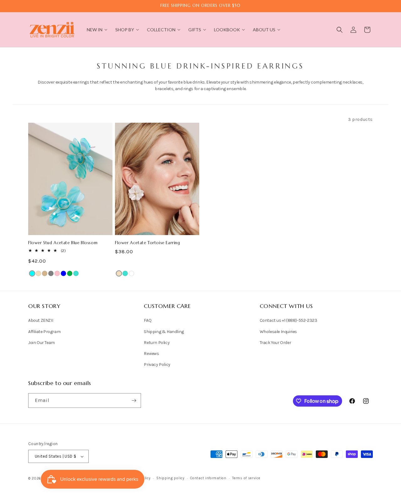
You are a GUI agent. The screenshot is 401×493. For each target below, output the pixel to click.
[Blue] (63, 273)
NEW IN (94, 29)
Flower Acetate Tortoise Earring (147, 242)
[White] (131, 273)
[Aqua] (32, 273)
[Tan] (44, 273)
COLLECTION (161, 29)
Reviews (151, 353)
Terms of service (246, 478)
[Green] (69, 273)
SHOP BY (124, 29)
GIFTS (194, 29)
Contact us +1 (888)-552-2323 (288, 320)
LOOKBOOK (227, 29)
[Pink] (57, 273)
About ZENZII (40, 320)
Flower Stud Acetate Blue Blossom (62, 242)
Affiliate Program (44, 331)
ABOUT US (264, 29)
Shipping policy (170, 478)
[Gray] (51, 273)
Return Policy (156, 342)
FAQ (147, 320)
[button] (339, 30)
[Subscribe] (134, 400)
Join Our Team (41, 342)
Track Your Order (275, 342)
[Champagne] (38, 273)
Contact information (208, 478)
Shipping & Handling (164, 331)
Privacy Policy (157, 364)
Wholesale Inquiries (278, 331)
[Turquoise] (76, 273)
